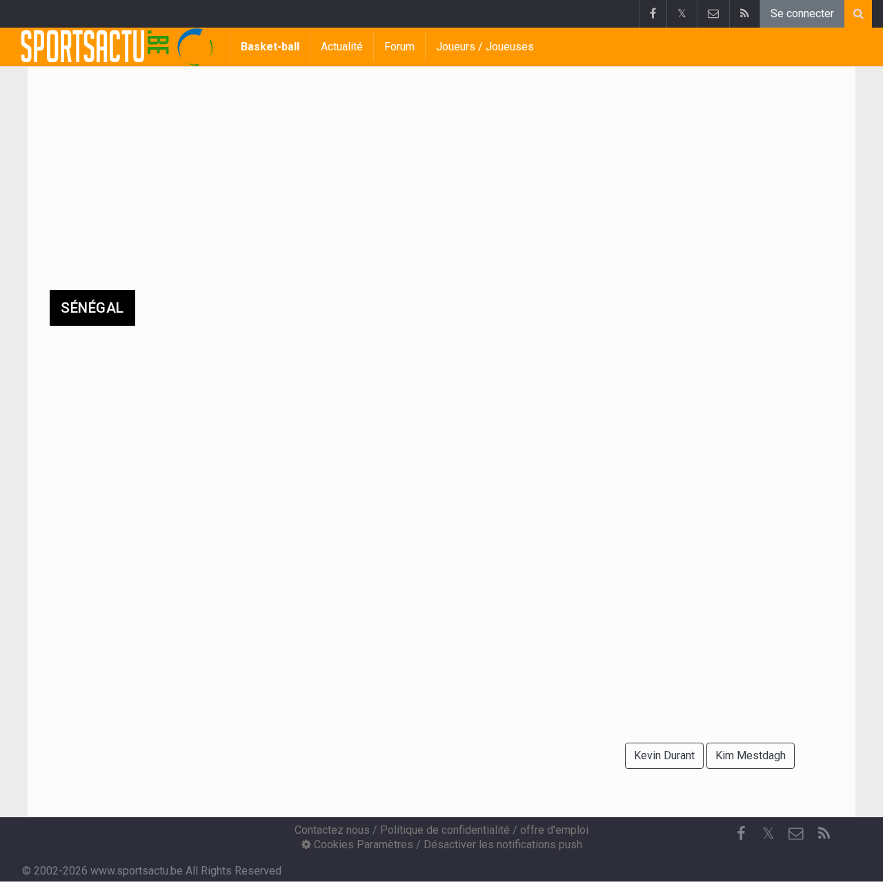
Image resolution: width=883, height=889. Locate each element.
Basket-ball (270, 46)
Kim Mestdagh (750, 755)
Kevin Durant (664, 755)
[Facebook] (652, 14)
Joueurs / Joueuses (485, 46)
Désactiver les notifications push (503, 844)
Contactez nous (332, 830)
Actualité (342, 46)
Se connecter (802, 13)
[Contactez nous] (713, 14)
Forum (399, 46)
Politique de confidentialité (445, 830)
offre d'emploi (554, 830)
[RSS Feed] (744, 14)
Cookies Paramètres (362, 844)
